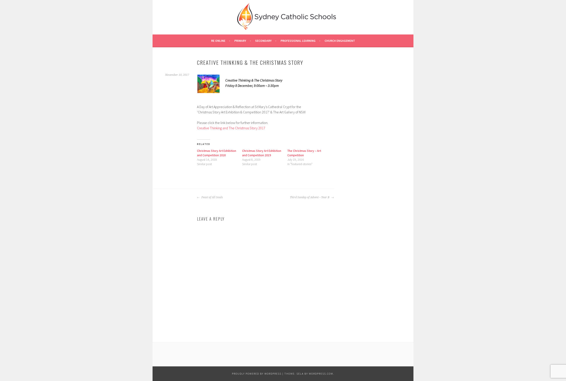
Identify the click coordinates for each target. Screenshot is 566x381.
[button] (208, 84)
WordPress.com (321, 373)
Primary (240, 41)
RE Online (218, 41)
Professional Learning (298, 41)
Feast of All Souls (212, 197)
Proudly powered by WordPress (256, 373)
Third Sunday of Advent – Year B (310, 197)
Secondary (263, 41)
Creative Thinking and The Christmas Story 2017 (231, 128)
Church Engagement (340, 41)
